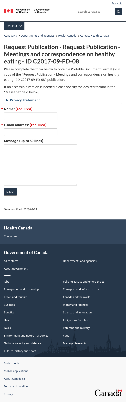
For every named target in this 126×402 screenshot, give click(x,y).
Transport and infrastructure (81, 289)
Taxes (7, 328)
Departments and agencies (37, 35)
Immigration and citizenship (21, 289)
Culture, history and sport (20, 351)
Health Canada (67, 35)
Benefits (9, 312)
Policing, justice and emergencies (83, 281)
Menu (12, 25)
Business (9, 305)
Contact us (10, 236)
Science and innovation (77, 312)
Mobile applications (16, 371)
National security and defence (22, 343)
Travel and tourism (15, 297)
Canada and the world (76, 297)
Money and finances (75, 305)
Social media (12, 363)
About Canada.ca (14, 379)
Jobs (6, 281)
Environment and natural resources (26, 335)
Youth (66, 335)
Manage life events (74, 343)
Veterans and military (76, 328)
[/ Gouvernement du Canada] (27, 10)
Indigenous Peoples (75, 320)
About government (16, 268)
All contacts (11, 261)
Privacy (8, 394)
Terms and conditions (17, 386)
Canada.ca (10, 35)
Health (8, 320)
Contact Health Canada (94, 35)
